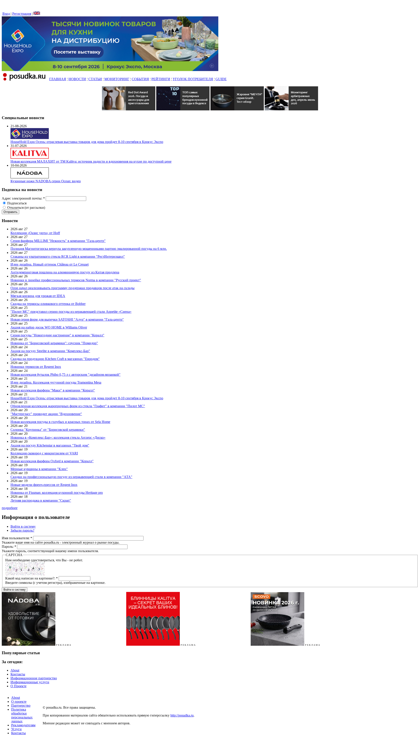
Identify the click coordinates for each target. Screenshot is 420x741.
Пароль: (9, 546)
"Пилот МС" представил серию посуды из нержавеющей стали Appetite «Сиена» (70, 311)
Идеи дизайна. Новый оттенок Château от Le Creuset (49, 264)
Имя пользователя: (17, 538)
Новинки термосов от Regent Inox (35, 367)
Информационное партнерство (33, 678)
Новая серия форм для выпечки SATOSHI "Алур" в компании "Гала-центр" (67, 319)
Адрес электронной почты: (23, 198)
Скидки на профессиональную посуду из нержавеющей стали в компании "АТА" (71, 477)
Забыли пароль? (22, 530)
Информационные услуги (29, 682)
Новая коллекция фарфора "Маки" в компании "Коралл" (52, 390)
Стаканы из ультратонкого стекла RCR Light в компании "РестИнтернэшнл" (67, 256)
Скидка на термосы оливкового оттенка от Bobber (48, 304)
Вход (6, 14)
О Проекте (18, 686)
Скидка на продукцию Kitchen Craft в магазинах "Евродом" (55, 359)
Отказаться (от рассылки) (25, 207)
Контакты (17, 674)
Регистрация (21, 14)
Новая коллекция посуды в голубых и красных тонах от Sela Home (60, 422)
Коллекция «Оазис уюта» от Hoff (35, 233)
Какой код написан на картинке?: (31, 578)
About (14, 670)
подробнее (10, 508)
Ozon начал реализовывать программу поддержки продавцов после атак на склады (72, 288)
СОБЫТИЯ (140, 79)
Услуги (16, 729)
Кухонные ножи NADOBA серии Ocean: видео (45, 181)
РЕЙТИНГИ (160, 79)
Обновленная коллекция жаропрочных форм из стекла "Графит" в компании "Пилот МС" (77, 406)
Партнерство (20, 705)
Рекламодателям (23, 725)
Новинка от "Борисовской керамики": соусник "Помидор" (54, 343)
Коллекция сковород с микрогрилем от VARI (44, 453)
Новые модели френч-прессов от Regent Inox (43, 485)
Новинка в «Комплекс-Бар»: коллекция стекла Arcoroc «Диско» (57, 437)
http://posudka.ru (182, 715)
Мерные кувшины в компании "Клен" (39, 469)
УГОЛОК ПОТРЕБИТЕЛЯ (193, 79)
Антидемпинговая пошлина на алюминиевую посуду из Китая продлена (64, 272)
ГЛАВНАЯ (57, 79)
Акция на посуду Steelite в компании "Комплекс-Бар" (50, 351)
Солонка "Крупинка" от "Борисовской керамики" (47, 429)
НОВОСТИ (77, 79)
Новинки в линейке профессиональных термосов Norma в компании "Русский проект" (75, 280)
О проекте (18, 701)
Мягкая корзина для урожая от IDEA (37, 296)
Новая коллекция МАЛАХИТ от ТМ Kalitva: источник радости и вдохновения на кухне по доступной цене (91, 161)
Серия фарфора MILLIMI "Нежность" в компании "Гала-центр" (58, 241)
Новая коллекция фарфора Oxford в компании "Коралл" (52, 461)
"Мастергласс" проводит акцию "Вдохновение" (46, 414)
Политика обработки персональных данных (22, 715)
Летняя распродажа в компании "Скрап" (40, 500)
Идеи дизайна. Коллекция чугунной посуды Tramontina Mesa (55, 382)
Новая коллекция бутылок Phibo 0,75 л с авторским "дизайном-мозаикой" (65, 374)
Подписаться (16, 203)
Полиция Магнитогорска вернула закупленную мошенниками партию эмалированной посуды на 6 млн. (88, 248)
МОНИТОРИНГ (116, 79)
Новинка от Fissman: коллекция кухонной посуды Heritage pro (56, 492)
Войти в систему (23, 526)
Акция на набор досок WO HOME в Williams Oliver (48, 327)
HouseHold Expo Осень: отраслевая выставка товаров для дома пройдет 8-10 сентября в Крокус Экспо (86, 142)
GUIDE (221, 79)
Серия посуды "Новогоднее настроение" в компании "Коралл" (57, 335)
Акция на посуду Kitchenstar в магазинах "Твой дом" (49, 445)
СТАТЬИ (95, 79)
